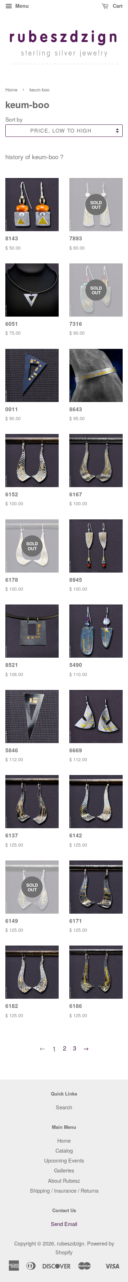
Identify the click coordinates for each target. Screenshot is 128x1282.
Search (64, 1107)
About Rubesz (64, 1180)
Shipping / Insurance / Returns (64, 1190)
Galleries (64, 1170)
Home (11, 89)
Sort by (14, 119)
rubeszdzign (70, 1243)
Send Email (64, 1223)
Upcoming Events (64, 1160)
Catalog (64, 1150)
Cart (117, 5)
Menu (21, 5)
